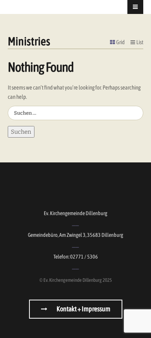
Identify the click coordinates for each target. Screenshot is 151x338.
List (139, 42)
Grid (120, 42)
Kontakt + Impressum (83, 309)
